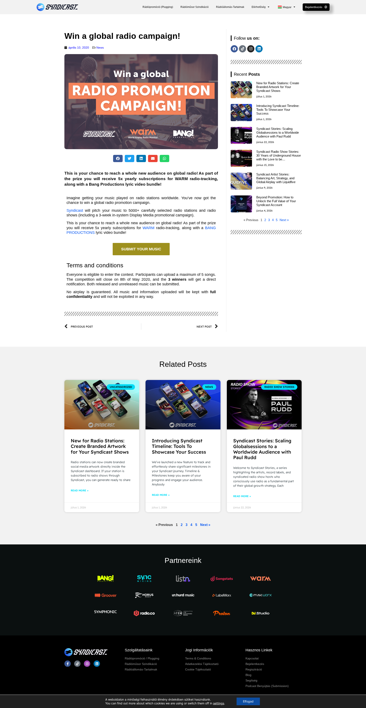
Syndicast (75, 210)
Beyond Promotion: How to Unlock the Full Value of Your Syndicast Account (276, 201)
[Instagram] (250, 48)
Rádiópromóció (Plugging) (158, 7)
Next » (284, 220)
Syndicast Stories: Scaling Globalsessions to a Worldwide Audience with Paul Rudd (277, 132)
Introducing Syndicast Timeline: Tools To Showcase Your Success (277, 109)
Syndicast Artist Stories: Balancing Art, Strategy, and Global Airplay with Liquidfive (275, 178)
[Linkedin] (259, 48)
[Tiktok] (242, 48)
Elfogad (248, 701)
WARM (148, 228)
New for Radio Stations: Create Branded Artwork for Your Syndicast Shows (277, 87)
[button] (118, 158)
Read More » (79, 490)
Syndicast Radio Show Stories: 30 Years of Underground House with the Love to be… (278, 155)
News (100, 47)
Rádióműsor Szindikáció (194, 7)
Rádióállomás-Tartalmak (230, 7)
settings (218, 703)
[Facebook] (234, 48)
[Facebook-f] (67, 663)
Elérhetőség (259, 7)
